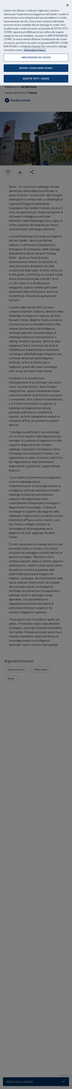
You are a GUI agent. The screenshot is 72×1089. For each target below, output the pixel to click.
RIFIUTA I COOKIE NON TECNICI (36, 68)
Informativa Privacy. (34, 50)
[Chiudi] (68, 5)
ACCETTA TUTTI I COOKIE (36, 78)
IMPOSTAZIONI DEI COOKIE (36, 57)
